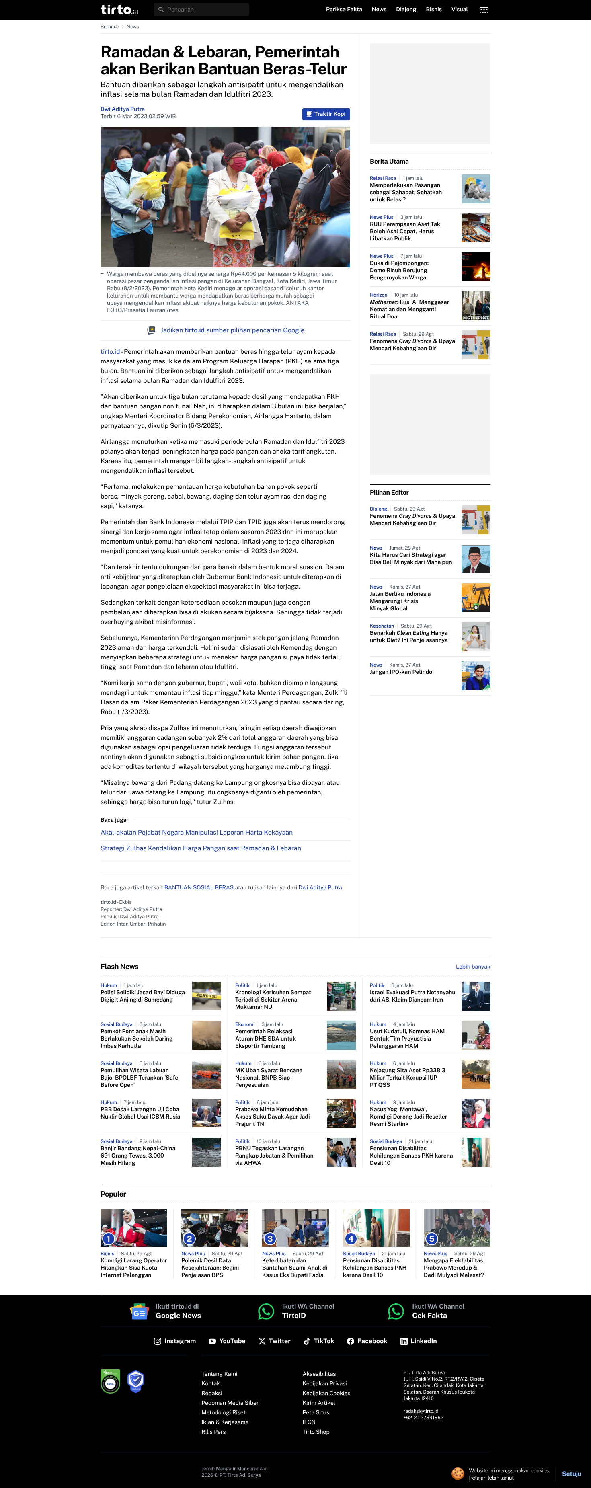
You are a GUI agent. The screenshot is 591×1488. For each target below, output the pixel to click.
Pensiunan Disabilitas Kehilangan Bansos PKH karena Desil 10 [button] (411, 1155)
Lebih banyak (473, 967)
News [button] (379, 9)
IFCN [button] (309, 1422)
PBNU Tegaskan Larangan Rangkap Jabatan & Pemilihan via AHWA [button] (274, 1155)
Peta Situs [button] (316, 1413)
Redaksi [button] (211, 1393)
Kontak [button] (210, 1384)
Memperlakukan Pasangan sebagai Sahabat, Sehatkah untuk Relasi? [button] (406, 192)
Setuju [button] (571, 1474)
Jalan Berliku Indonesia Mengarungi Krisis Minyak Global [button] (400, 601)
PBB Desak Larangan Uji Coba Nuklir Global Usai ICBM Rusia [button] (140, 1113)
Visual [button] (459, 9)
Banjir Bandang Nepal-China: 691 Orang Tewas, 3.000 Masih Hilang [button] (139, 1155)
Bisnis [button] (434, 9)
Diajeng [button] (406, 9)
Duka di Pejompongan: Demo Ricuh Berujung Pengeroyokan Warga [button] (399, 270)
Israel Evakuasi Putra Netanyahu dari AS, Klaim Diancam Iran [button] (413, 996)
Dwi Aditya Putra (123, 109)
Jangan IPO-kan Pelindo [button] (401, 672)
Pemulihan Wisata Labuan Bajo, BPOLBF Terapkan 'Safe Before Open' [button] (139, 1077)
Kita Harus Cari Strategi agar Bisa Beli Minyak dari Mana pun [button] (411, 559)
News (133, 26)
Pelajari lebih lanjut (491, 1477)
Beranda (110, 26)
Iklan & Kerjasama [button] (224, 1422)
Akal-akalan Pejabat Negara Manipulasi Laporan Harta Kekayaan (197, 832)
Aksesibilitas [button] (319, 1374)
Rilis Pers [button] (213, 1432)
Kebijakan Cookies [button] (327, 1393)
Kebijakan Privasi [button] (325, 1384)
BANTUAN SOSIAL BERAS (199, 888)
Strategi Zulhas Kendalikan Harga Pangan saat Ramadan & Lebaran (201, 848)
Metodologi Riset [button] (223, 1413)
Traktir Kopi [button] (329, 114)
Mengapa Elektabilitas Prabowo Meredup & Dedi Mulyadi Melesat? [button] (454, 1268)
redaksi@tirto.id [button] (421, 1411)
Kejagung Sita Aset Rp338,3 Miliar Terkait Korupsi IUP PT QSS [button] (407, 1077)
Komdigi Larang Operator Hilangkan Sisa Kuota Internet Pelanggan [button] (134, 1268)
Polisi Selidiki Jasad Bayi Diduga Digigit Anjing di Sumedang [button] (143, 996)
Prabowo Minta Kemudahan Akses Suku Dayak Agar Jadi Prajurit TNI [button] (272, 1116)
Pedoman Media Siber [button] (230, 1403)
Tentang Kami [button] (219, 1374)
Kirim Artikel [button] (319, 1403)
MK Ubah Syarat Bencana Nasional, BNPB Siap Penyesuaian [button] (268, 1077)
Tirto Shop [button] (316, 1432)
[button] (119, 9)
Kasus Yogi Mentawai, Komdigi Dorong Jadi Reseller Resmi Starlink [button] (408, 1116)
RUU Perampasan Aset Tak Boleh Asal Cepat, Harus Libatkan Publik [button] (405, 231)
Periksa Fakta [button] (344, 9)
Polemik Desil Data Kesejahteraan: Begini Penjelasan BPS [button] (210, 1268)
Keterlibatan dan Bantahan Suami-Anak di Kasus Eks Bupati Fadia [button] (294, 1268)
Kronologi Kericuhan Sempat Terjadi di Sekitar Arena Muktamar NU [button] (273, 999)
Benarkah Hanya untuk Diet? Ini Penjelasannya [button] (409, 637)
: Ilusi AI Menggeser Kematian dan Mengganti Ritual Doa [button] (409, 309)
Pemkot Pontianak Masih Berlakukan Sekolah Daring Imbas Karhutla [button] (137, 1038)
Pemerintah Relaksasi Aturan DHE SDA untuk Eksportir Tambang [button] (265, 1038)
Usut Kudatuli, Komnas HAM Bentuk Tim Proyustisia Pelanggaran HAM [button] (407, 1038)
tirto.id (110, 351)
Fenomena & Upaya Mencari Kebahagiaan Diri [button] (412, 345)
